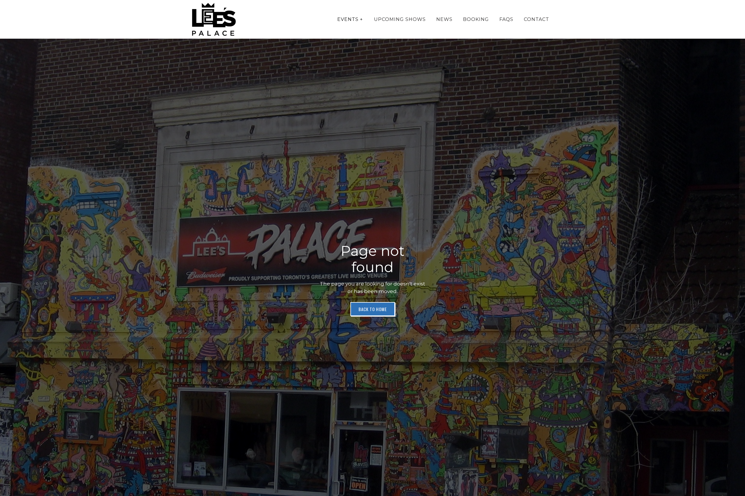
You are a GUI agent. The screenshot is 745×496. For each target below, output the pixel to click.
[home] (214, 19)
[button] (350, 19)
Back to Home (373, 309)
